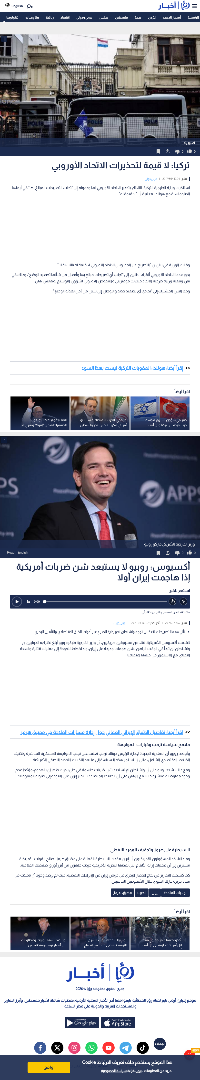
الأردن (152, 17)
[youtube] (108, 1048)
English (17, 6)
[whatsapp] (91, 1048)
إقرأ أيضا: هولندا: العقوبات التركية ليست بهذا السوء (132, 368)
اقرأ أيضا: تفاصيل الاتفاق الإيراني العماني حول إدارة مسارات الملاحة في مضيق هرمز (101, 732)
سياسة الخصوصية (114, 1071)
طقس (103, 17)
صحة (138, 17)
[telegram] (126, 1048)
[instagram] (74, 1048)
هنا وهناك (32, 17)
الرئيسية (193, 17)
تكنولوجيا (12, 17)
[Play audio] (16, 601)
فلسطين (121, 17)
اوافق (49, 1067)
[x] (57, 1048)
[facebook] (40, 1048)
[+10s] (183, 601)
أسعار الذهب (172, 17)
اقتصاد (65, 17)
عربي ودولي (84, 17)
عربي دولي (151, 179)
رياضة (50, 17)
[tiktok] (143, 1048)
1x (28, 601)
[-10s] (172, 601)
